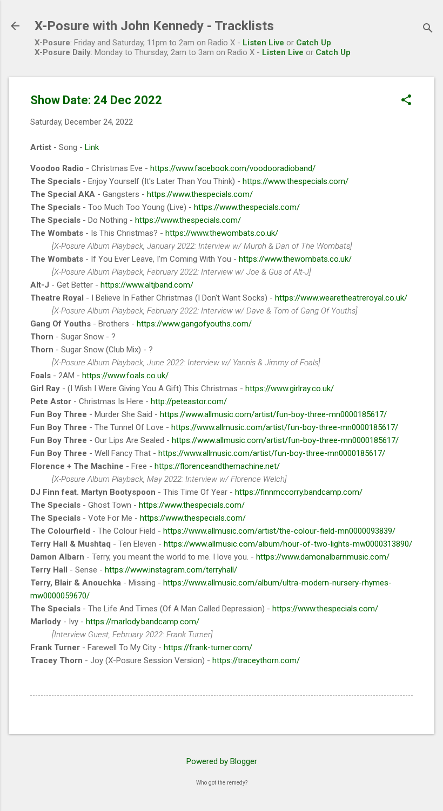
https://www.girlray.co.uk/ (289, 388)
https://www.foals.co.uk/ (125, 375)
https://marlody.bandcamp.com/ (142, 621)
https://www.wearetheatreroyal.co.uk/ (341, 298)
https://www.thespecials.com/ (295, 181)
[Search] (427, 29)
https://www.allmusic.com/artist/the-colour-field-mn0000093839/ (279, 531)
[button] (406, 100)
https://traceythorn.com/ (256, 660)
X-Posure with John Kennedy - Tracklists (154, 25)
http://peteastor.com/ (189, 401)
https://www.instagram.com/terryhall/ (171, 570)
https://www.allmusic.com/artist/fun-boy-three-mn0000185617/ (273, 414)
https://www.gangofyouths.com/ (194, 324)
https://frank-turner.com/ (208, 647)
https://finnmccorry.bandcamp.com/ (299, 492)
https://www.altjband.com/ (146, 285)
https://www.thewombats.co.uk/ (221, 233)
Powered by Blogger (221, 761)
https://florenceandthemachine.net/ (217, 466)
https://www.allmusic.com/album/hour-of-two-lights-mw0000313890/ (288, 544)
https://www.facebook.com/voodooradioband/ (233, 168)
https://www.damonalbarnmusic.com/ (323, 557)
